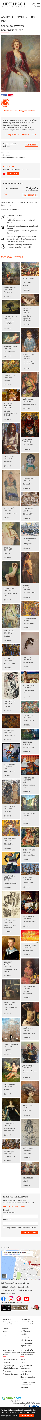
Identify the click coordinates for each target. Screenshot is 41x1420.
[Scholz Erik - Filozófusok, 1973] (11, 721)
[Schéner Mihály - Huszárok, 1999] (30, 936)
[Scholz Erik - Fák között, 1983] (11, 650)
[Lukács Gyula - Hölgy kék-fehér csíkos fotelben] (11, 1109)
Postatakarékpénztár (10, 1374)
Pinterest (19, 1302)
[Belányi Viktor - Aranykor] (30, 803)
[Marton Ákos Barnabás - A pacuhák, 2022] (11, 752)
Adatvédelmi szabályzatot (26, 1228)
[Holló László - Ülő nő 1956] (11, 273)
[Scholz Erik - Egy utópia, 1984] (11, 1144)
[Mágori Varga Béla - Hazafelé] (30, 269)
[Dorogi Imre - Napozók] (11, 366)
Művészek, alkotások (10, 1360)
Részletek (15, 1416)
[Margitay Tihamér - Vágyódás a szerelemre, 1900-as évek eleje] (11, 395)
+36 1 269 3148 (6, 1287)
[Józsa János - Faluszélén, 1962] (30, 424)
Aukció (5, 1329)
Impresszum (25, 1369)
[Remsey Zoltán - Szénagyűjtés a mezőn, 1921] (11, 307)
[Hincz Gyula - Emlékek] (11, 685)
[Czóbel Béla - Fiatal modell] (30, 1132)
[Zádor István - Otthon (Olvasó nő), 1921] (11, 989)
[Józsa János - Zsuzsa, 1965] (11, 438)
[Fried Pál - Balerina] (11, 533)
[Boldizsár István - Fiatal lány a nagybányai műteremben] (30, 300)
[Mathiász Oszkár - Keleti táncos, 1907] (30, 567)
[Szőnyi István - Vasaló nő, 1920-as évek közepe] (11, 904)
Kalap (3, 205)
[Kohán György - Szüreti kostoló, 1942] (30, 837)
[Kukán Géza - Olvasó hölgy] (30, 1014)
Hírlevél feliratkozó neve (9, 1211)
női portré (19, 203)
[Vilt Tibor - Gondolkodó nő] (30, 643)
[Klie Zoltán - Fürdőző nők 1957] (30, 707)
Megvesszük (7, 1335)
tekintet (10, 203)
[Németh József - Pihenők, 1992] (11, 828)
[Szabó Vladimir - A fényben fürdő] (30, 608)
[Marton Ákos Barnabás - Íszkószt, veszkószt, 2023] (30, 765)
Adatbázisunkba (26, 1340)
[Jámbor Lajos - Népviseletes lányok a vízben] (30, 1052)
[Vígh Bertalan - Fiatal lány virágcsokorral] (30, 971)
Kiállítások (7, 1363)
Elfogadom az (21, 1228)
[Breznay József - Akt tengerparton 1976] (30, 677)
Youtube (27, 1302)
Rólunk (23, 1363)
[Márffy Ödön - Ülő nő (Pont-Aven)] (11, 488)
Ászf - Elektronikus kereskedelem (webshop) (27, 1384)
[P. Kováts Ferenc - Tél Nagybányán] (30, 529)
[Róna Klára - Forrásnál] (11, 616)
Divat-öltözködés (30, 203)
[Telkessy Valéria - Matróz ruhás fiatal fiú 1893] (11, 948)
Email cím (7, 1219)
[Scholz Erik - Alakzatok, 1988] (30, 869)
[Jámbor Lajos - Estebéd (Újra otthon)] (30, 902)
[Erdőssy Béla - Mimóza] (11, 1070)
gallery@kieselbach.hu (20, 1287)
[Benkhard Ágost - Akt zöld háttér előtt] (11, 573)
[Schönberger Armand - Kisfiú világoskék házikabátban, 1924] (30, 340)
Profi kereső (7, 1371)
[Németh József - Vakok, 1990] (11, 792)
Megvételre (24, 1337)
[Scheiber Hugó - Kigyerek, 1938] (30, 464)
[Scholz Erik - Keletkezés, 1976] (30, 499)
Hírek (22, 1360)
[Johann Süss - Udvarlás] (30, 1169)
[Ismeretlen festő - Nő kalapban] (30, 1092)
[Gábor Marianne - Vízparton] (11, 1030)
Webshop (6, 1332)
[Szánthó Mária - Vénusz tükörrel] (11, 338)
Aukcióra (23, 1334)
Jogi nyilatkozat (26, 1366)
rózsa (9, 205)
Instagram (11, 1302)
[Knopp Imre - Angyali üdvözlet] (30, 734)
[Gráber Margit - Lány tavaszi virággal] (30, 384)
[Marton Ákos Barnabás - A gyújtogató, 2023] (11, 862)
